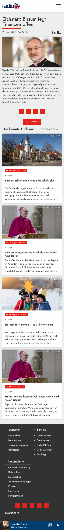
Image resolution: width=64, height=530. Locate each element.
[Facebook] (24, 505)
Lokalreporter (14, 440)
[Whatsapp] (39, 505)
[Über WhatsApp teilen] (35, 111)
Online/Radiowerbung (19, 467)
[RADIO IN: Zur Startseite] (28, 6)
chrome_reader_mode (59, 32)
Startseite (14, 430)
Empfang (41, 454)
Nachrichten (14, 435)
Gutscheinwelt (44, 440)
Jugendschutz (14, 477)
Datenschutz (14, 472)
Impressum (13, 491)
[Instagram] (32, 505)
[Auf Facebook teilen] (21, 111)
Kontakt (12, 486)
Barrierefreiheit (15, 495)
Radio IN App (44, 445)
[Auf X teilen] (28, 111)
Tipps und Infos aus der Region (18, 447)
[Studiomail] (17, 505)
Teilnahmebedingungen (19, 481)
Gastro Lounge (44, 435)
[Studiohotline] (46, 505)
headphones (54, 32)
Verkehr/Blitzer (44, 449)
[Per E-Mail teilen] (42, 111)
